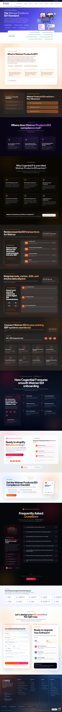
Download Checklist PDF (11, 495)
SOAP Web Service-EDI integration (22, 685)
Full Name (6, 633)
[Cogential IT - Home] (6, 3)
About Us (51, 3)
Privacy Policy (41, 710)
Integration (25, 3)
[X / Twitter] (5, 690)
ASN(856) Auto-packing (21, 692)
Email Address (7, 637)
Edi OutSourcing (44, 687)
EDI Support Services (44, 685)
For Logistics (32, 685)
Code (6, 646)
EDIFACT (52, 685)
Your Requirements (8, 650)
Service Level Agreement (47, 710)
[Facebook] (10, 690)
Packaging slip (20, 690)
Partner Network (18, 3)
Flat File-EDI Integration (21, 687)
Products (41, 3)
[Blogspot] (8, 690)
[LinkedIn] (3, 690)
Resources (46, 3)
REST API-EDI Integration (21, 683)
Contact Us (56, 3)
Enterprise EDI (32, 687)
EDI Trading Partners (10, 6)
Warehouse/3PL (33, 690)
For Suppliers (32, 683)
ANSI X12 (52, 683)
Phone (14, 646)
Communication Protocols (54, 690)
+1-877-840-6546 (7, 696)
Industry (30, 3)
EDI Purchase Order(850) (54, 692)
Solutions (35, 3)
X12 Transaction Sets (53, 687)
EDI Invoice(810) (53, 695)
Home (4, 6)
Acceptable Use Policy (54, 710)
